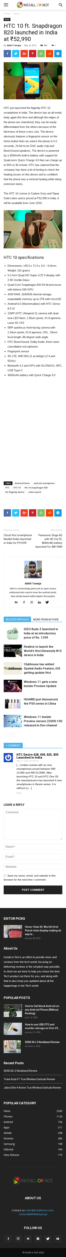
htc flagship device (14, 492)
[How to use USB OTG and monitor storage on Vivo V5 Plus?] (13, 1029)
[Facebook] (25, 602)
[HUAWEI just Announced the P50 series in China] (13, 703)
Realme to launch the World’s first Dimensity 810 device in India (43, 651)
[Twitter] (48, 602)
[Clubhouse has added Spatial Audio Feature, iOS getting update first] (13, 668)
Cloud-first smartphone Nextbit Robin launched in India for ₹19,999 (18, 539)
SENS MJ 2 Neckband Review (42, 1042)
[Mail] (28, 1239)
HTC (7, 487)
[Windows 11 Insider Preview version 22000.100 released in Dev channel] (13, 721)
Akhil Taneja (14, 45)
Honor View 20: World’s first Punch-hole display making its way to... (43, 930)
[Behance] (18, 602)
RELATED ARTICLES (17, 619)
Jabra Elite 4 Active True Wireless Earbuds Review (32, 1087)
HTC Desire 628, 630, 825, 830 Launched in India (37, 756)
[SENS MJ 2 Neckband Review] (12, 1046)
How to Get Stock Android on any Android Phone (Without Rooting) (42, 1010)
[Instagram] (33, 602)
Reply (19, 793)
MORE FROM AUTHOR (46, 619)
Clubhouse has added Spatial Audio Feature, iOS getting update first (42, 668)
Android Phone (22, 483)
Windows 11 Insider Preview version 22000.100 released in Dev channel (43, 721)
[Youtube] (57, 1239)
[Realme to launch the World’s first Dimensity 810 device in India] (13, 651)
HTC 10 (17, 487)
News (16, 13)
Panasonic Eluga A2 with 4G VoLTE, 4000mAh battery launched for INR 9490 (49, 541)
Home (7, 13)
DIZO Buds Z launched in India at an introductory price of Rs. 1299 (41, 633)
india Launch (34, 492)
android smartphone (44, 483)
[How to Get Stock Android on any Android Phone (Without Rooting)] (13, 1010)
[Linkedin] (41, 602)
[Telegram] (38, 1239)
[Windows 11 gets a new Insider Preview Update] (13, 686)
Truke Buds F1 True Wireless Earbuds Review (29, 1079)
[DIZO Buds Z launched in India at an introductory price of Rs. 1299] (13, 633)
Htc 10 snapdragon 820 (36, 487)
